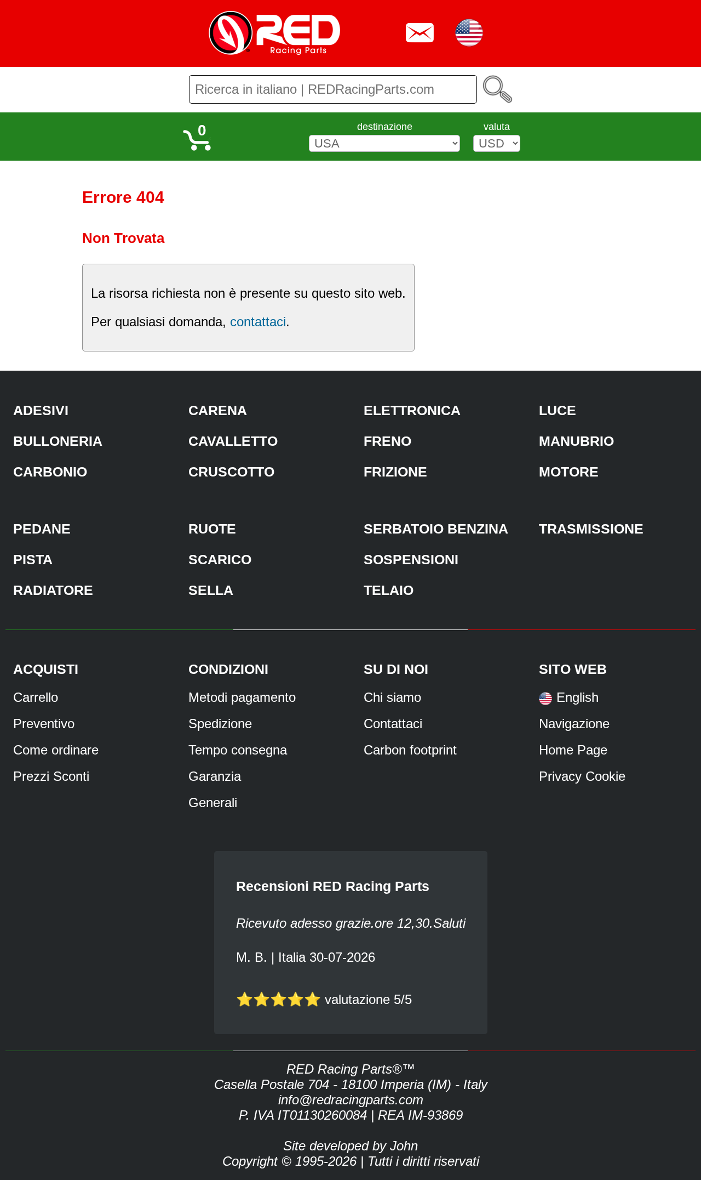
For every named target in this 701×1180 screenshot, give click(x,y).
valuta (497, 126)
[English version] (545, 702)
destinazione (384, 126)
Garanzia (214, 776)
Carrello (35, 697)
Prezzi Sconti (51, 776)
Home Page (573, 749)
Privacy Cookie (582, 776)
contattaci (258, 321)
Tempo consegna (237, 749)
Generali (212, 802)
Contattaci (393, 723)
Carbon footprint (410, 749)
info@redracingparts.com (350, 1099)
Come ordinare (56, 749)
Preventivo (43, 723)
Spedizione (220, 723)
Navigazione (574, 723)
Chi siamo (392, 697)
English (577, 697)
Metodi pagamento (242, 697)
